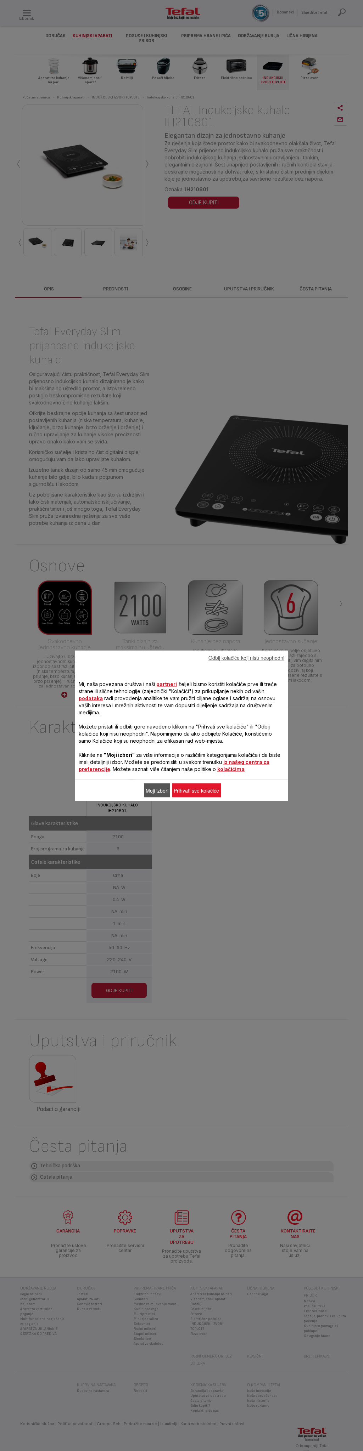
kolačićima (231, 769)
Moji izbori (157, 790)
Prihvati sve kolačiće (196, 790)
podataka (91, 698)
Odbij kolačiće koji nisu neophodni (246, 657)
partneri (166, 684)
